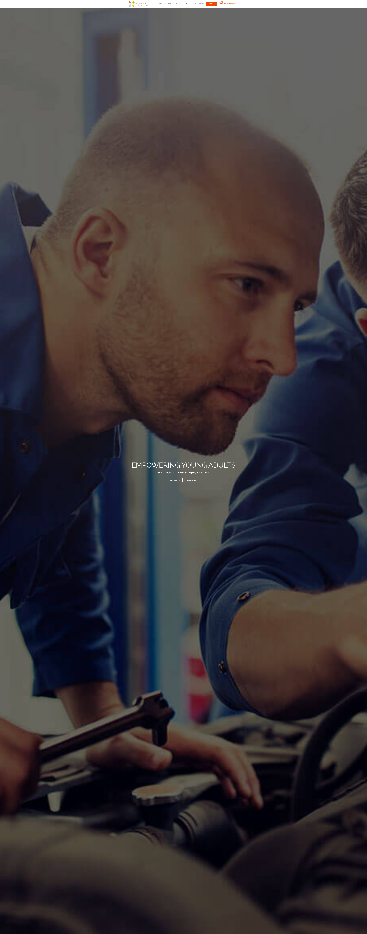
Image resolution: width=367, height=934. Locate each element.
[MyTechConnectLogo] (227, 1)
